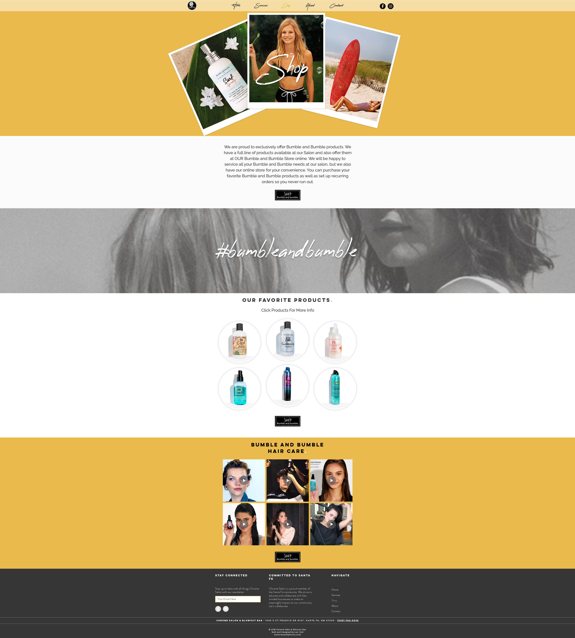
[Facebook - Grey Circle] (218, 609)
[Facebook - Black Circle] (383, 6)
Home (335, 590)
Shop (334, 600)
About (335, 606)
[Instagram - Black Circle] (391, 6)
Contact (336, 611)
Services (336, 595)
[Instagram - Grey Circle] (226, 609)
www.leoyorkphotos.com (287, 634)
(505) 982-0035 (348, 620)
